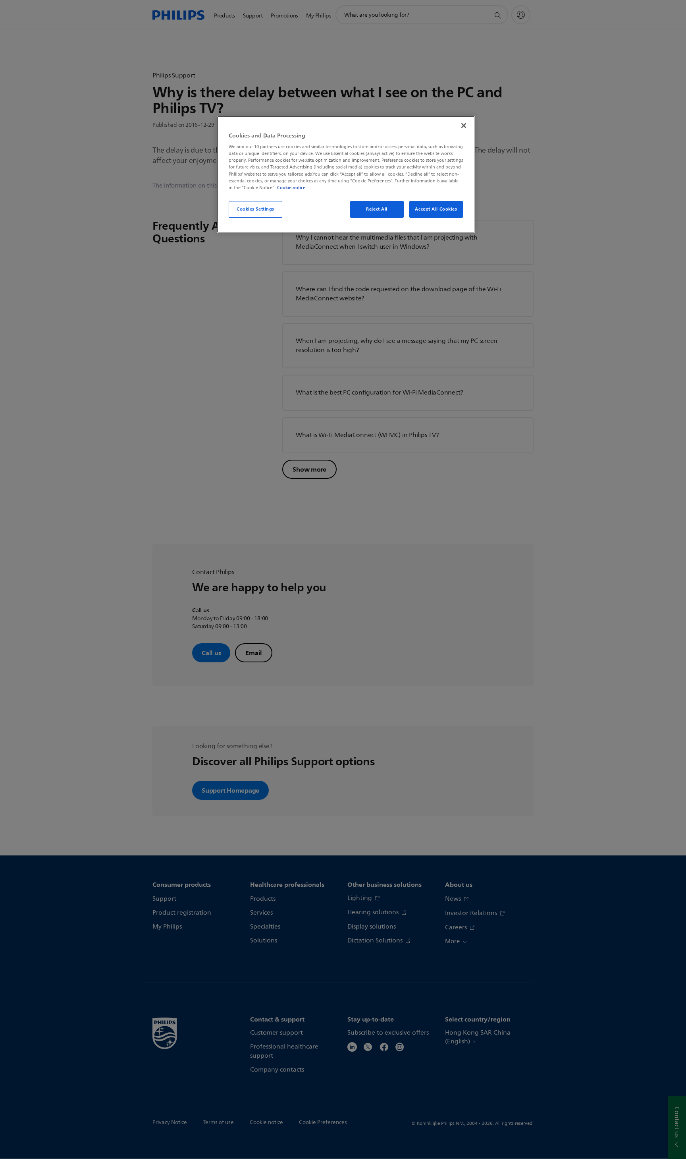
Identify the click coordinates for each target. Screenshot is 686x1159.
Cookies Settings (255, 209)
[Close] (463, 125)
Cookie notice (291, 188)
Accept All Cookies (436, 209)
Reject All (376, 209)
